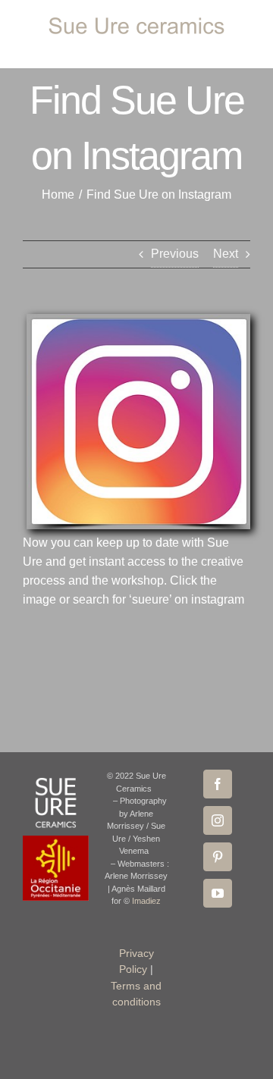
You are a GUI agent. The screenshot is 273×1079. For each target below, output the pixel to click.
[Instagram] (217, 820)
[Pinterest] (217, 856)
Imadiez (146, 900)
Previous (175, 253)
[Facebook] (217, 784)
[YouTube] (217, 893)
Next (225, 253)
